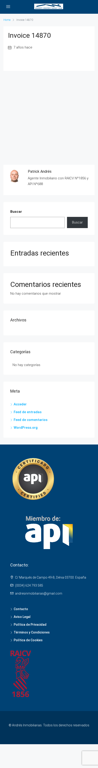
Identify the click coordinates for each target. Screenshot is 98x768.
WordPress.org (26, 428)
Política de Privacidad (30, 624)
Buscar (16, 212)
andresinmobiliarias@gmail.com (38, 593)
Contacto (21, 609)
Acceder (20, 404)
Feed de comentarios (30, 420)
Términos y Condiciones (32, 632)
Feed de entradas (27, 412)
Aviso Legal (22, 617)
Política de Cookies (28, 640)
